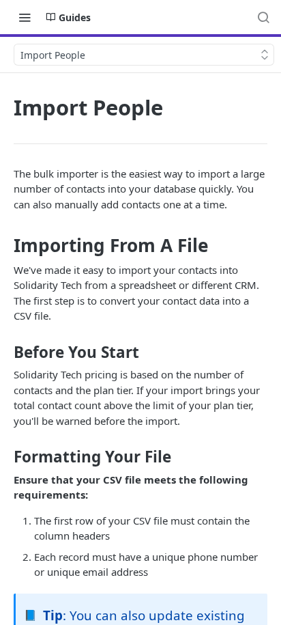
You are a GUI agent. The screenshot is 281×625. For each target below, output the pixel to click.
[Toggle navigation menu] (24, 17)
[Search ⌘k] (263, 17)
